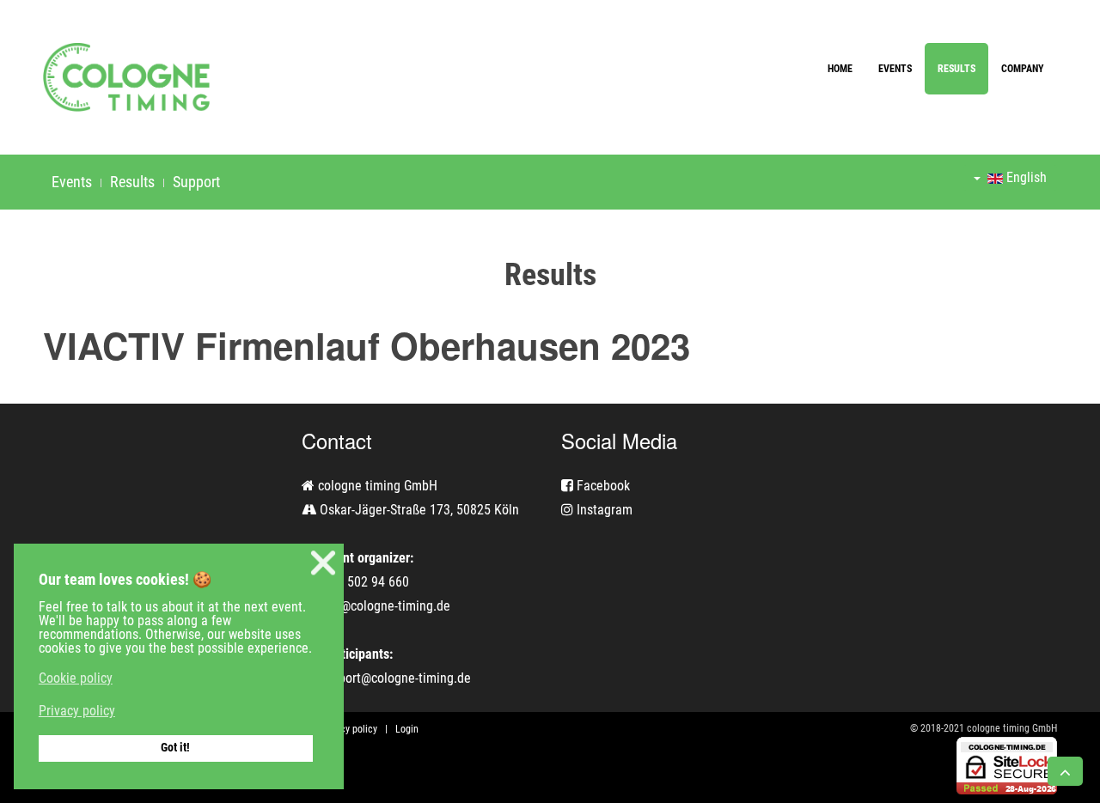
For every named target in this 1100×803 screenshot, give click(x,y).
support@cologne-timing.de (395, 678)
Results (956, 69)
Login (407, 729)
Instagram (602, 510)
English (1025, 177)
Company (1022, 69)
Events (895, 69)
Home (840, 69)
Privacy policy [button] (77, 711)
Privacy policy (348, 729)
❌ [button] (323, 563)
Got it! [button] (175, 747)
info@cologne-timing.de (384, 606)
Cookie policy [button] (76, 678)
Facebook (601, 486)
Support (196, 182)
